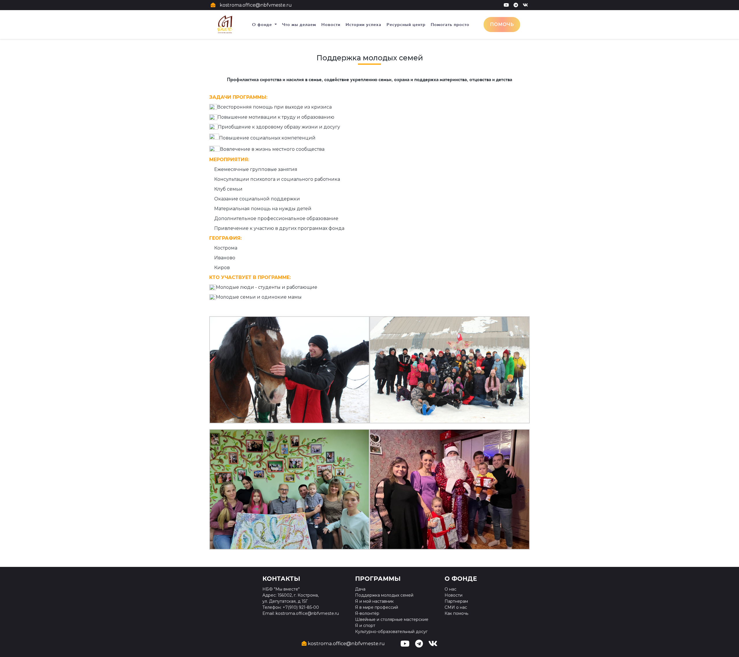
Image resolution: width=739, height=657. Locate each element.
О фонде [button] (262, 24)
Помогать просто (450, 24)
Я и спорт (365, 625)
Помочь (502, 24)
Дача (360, 589)
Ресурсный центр (406, 24)
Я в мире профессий (376, 607)
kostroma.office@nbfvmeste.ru (256, 5)
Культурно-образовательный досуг (391, 631)
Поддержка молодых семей (384, 595)
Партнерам (456, 601)
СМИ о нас (456, 607)
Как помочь (456, 613)
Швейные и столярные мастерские (391, 619)
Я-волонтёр (367, 613)
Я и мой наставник (374, 601)
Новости (330, 24)
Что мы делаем (299, 24)
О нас (450, 589)
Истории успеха (363, 24)
